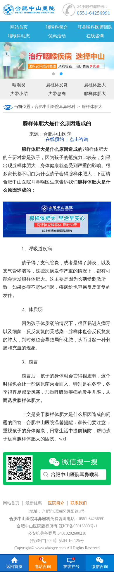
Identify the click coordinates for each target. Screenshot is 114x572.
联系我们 (78, 503)
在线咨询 (95, 36)
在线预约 (54, 139)
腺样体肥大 (95, 93)
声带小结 (19, 93)
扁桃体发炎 (57, 85)
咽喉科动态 (19, 36)
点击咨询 (79, 139)
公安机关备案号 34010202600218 (57, 533)
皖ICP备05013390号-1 (78, 526)
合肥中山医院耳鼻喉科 (54, 106)
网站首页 (19, 27)
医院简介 (56, 503)
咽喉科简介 (57, 27)
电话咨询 (42, 566)
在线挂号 (71, 566)
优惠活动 (57, 36)
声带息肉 (57, 93)
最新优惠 (33, 503)
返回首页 (14, 566)
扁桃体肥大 (95, 85)
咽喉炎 (18, 85)
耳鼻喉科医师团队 (95, 27)
